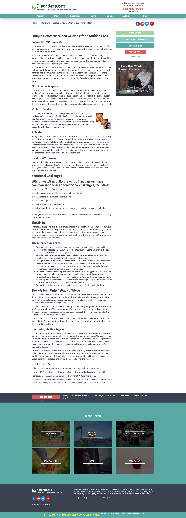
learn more (123, 71)
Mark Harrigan (65, 42)
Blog (145, 16)
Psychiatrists (135, 46)
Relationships (46, 23)
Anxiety (40, 16)
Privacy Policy (102, 498)
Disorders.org (57, 6)
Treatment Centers (135, 39)
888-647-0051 (133, 8)
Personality (75, 16)
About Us (82, 498)
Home (36, 23)
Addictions (127, 16)
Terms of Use (92, 498)
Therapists (135, 33)
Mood (56, 16)
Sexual (110, 16)
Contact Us (112, 498)
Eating (93, 16)
